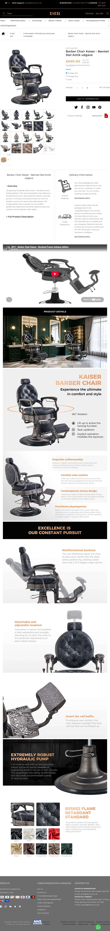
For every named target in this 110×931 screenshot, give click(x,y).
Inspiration (41, 910)
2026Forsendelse (69, 924)
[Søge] (4, 13)
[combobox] (17, 13)
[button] (20, 20)
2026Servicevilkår (103, 922)
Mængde (69, 87)
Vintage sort (73, 73)
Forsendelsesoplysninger (47, 896)
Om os (40, 889)
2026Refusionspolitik (68, 922)
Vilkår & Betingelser (45, 903)
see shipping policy (82, 198)
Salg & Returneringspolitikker (49, 899)
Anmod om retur (7, 892)
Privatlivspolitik (43, 906)
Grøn (70, 79)
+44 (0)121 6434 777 (80, 3)
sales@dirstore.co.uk (33, 3)
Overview (11, 186)
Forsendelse (70, 65)
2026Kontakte (83, 924)
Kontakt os (41, 892)
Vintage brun (73, 76)
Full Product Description (20, 217)
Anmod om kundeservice (10, 889)
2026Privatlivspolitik (86, 922)
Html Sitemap (43, 913)
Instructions (97, 116)
